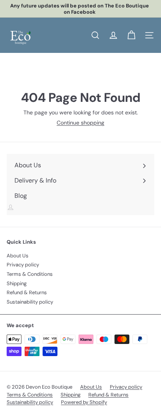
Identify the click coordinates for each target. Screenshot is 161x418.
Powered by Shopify (84, 402)
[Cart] (131, 35)
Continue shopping (80, 122)
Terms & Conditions (30, 274)
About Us (18, 255)
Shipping (17, 283)
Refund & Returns (27, 292)
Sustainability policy (30, 302)
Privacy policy (23, 264)
